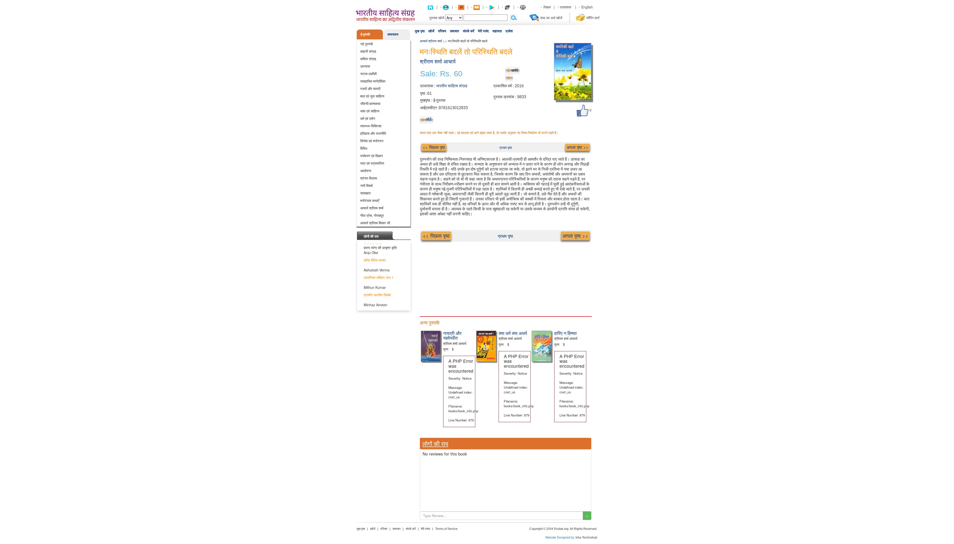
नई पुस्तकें (366, 43)
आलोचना (365, 170)
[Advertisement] (505, 276)
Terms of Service (446, 529)
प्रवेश (509, 31)
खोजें (431, 31)
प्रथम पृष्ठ (505, 147)
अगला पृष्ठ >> (577, 147)
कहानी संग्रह (368, 51)
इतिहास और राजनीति (373, 133)
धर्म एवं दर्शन (367, 118)
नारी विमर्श (366, 185)
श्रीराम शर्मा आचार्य (438, 61)
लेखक (547, 6)
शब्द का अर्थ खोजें (551, 17)
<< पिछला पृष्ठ (434, 147)
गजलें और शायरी (370, 88)
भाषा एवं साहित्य (369, 110)
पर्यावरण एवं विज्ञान (371, 155)
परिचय (442, 31)
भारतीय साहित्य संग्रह (451, 86)
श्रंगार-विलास (368, 178)
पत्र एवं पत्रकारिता (372, 163)
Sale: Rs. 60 (441, 74)
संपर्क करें (468, 31)
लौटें (429, 119)
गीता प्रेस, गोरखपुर (372, 215)
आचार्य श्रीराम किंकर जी (375, 222)
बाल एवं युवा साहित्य (372, 95)
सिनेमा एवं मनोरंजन (371, 140)
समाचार (454, 31)
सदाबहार (365, 192)
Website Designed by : (560, 537)
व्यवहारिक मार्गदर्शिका (372, 81)
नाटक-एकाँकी (368, 73)
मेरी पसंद (483, 31)
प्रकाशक (565, 6)
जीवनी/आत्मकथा (370, 103)
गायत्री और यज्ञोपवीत (452, 335)
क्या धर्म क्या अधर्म (513, 333)
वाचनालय (393, 34)
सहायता (497, 31)
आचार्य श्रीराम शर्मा (371, 207)
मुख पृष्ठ (420, 31)
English (587, 6)
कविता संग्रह (368, 58)
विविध (363, 148)
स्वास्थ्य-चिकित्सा (370, 125)
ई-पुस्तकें (365, 34)
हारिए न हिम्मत (565, 333)
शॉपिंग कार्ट (593, 17)
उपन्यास (365, 66)
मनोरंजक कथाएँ (369, 200)
